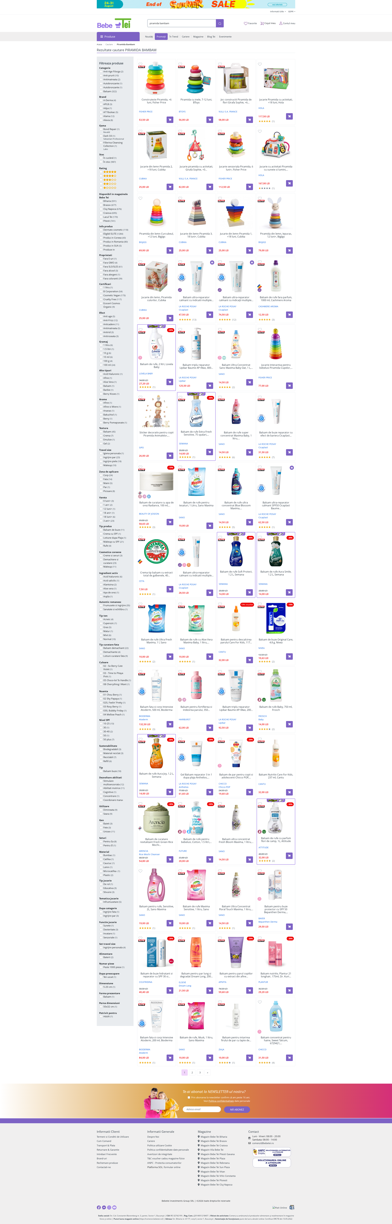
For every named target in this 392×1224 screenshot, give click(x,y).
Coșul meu (270, 23)
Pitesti (109, 220)
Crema (108, 435)
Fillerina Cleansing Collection (113, 145)
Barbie (108, 389)
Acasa (99, 44)
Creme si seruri (112, 555)
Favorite (252, 23)
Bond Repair (111, 131)
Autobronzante (112, 83)
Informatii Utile (277, 11)
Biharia (109, 200)
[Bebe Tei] (114, 23)
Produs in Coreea (114, 237)
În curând (109, 157)
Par (106, 487)
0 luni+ (108, 500)
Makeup (109, 465)
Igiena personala (113, 453)
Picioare (109, 491)
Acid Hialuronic (113, 373)
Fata (107, 479)
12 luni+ (109, 508)
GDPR (291, 11)
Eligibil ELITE (113, 233)
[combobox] (181, 23)
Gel (106, 443)
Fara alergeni (111, 274)
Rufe (107, 545)
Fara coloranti (112, 278)
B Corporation (113, 291)
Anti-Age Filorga (113, 71)
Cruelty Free (112, 299)
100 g (107, 360)
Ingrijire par (111, 457)
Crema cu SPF (112, 533)
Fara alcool (110, 270)
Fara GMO (110, 262)
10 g (107, 352)
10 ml (108, 356)
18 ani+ (108, 512)
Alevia (108, 120)
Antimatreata (111, 79)
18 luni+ (109, 516)
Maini (107, 483)
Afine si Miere (112, 406)
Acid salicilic (111, 580)
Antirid (108, 332)
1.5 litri (108, 349)
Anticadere (111, 324)
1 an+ (107, 504)
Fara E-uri (110, 258)
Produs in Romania (115, 241)
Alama (108, 116)
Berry (107, 418)
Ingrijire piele (112, 461)
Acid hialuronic (112, 576)
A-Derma (109, 100)
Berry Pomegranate (115, 422)
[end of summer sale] (196, 4)
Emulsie (109, 439)
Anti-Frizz (110, 320)
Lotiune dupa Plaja (114, 537)
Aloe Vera (110, 381)
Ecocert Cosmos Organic (111, 305)
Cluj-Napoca (112, 208)
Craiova (110, 212)
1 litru (108, 287)
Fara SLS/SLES (112, 266)
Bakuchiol (110, 414)
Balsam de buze (113, 529)
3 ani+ (108, 520)
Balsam (110, 91)
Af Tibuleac (110, 112)
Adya (107, 108)
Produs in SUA (112, 245)
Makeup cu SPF (113, 541)
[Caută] (220, 23)
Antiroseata (111, 336)
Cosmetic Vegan (114, 295)
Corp (108, 475)
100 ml (109, 364)
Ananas (108, 410)
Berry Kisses (111, 393)
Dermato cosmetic (115, 229)
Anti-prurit (111, 75)
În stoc (109, 161)
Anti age (109, 316)
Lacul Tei (110, 216)
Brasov (109, 204)
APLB (107, 104)
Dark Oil (113, 137)
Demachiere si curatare (110, 561)
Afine (107, 377)
